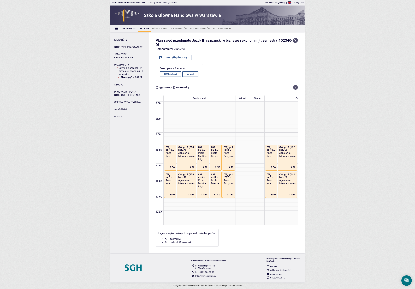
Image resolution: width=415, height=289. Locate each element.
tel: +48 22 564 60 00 (204, 272)
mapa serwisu (276, 274)
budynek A (175, 238)
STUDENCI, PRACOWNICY (128, 47)
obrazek (190, 74)
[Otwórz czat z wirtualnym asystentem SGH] (406, 280)
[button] (295, 87)
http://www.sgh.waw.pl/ (205, 276)
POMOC (118, 116)
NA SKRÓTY (120, 39)
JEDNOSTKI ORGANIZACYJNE (124, 56)
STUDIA (118, 84)
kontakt (273, 266)
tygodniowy (165, 87)
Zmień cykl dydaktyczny (175, 57)
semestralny (182, 87)
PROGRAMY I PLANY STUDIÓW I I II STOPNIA (127, 93)
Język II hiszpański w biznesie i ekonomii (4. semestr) (131, 71)
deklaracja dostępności (280, 270)
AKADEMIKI (120, 109)
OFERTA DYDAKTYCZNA (127, 102)
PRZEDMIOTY (121, 64)
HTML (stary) (170, 74)
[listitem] (129, 28)
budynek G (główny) (180, 242)
